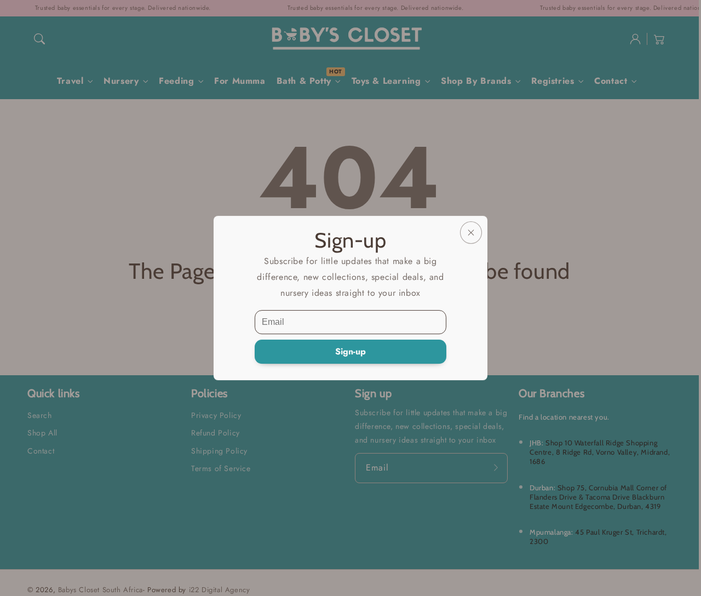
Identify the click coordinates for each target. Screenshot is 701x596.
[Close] (471, 232)
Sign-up (350, 351)
